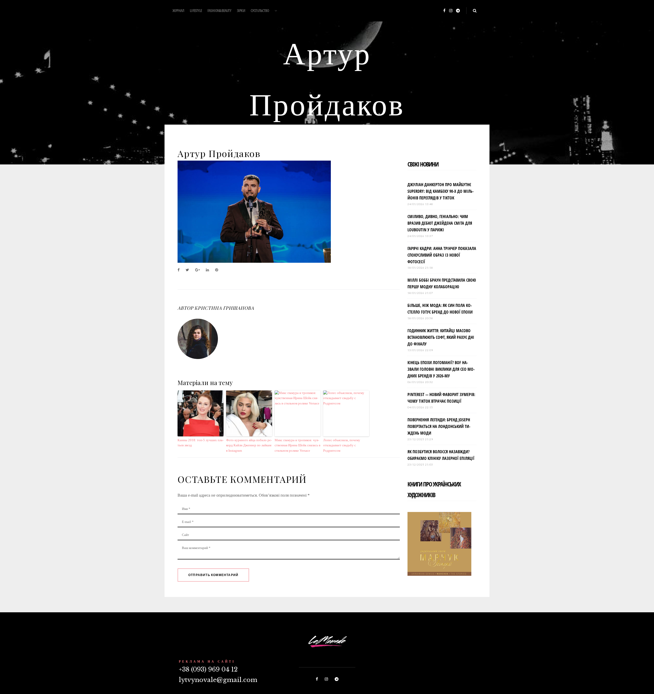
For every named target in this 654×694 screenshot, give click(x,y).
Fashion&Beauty (219, 10)
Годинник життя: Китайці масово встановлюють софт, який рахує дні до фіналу (440, 337)
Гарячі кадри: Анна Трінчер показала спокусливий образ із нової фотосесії (441, 255)
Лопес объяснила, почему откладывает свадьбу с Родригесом (341, 445)
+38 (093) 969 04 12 (208, 669)
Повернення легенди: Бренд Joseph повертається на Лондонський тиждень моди (438, 426)
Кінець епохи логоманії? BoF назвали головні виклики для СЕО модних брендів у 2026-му (441, 369)
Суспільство (260, 10)
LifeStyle (196, 10)
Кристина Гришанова (224, 308)
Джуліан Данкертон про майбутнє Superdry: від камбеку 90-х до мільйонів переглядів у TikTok (440, 191)
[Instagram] (450, 11)
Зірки (241, 10)
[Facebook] (444, 11)
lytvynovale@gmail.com (218, 680)
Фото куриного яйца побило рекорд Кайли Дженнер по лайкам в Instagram (249, 445)
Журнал (178, 10)
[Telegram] (458, 11)
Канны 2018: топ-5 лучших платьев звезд (201, 442)
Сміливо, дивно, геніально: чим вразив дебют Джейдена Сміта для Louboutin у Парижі (439, 223)
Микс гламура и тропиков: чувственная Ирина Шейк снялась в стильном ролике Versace (297, 445)
